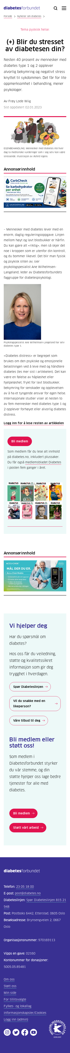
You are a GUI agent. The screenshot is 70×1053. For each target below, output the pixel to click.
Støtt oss (10, 986)
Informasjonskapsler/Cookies (25, 1013)
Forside (8, 16)
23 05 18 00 (25, 886)
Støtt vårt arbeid (26, 827)
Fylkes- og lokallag (17, 1006)
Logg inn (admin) (16, 1019)
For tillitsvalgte (15, 999)
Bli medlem (19, 441)
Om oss (9, 979)
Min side (10, 993)
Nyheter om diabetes (29, 16)
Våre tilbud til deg (26, 720)
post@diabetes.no (28, 893)
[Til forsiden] (22, 8)
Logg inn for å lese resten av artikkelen (34, 423)
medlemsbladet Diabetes (43, 462)
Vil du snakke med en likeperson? (29, 703)
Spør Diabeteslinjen (28, 686)
